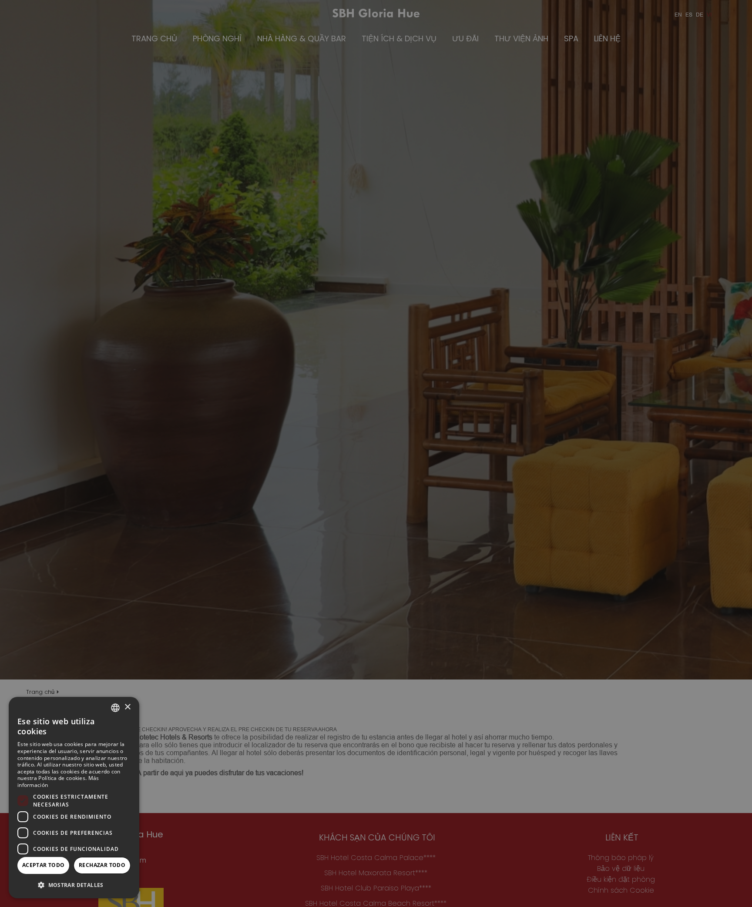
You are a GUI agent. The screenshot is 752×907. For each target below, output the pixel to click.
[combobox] (115, 707)
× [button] (127, 707)
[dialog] (74, 797)
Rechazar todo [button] (102, 865)
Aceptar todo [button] (43, 865)
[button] (74, 885)
